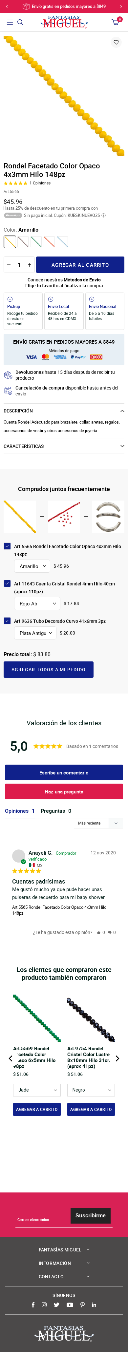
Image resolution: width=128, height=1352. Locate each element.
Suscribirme (90, 1215)
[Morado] (23, 242)
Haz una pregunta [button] (64, 791)
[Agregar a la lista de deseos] (116, 42)
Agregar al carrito (80, 264)
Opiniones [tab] (17, 811)
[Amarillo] (10, 242)
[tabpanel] (64, 96)
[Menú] (9, 22)
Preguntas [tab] (53, 811)
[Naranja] (49, 242)
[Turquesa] (62, 242)
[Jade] (36, 242)
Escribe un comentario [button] (64, 772)
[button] (101, 932)
